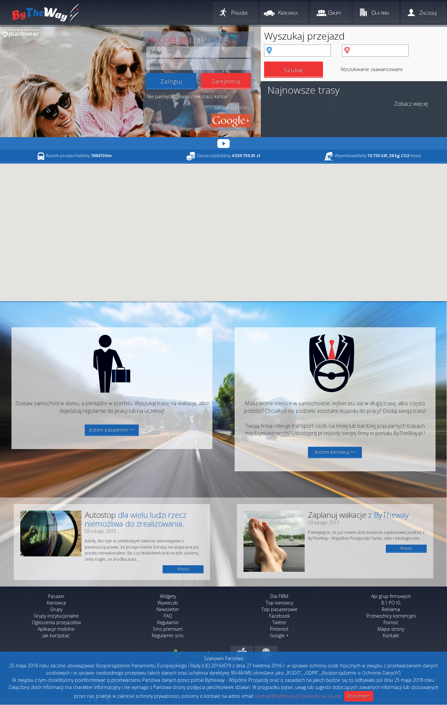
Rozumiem (359, 696)
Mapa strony (391, 629)
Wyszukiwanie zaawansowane (372, 69)
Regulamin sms (168, 635)
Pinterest (279, 629)
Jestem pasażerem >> (112, 429)
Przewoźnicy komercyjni (391, 616)
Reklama (391, 609)
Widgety (168, 596)
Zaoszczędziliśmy (228, 155)
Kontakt (391, 635)
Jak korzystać (56, 635)
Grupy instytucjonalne (56, 616)
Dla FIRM (279, 596)
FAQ (168, 616)
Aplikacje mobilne (56, 629)
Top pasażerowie (279, 609)
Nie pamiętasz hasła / (170, 96)
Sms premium (168, 629)
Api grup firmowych (391, 596)
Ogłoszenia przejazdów (56, 622)
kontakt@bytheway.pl (277, 696)
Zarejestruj (225, 81)
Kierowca (287, 12)
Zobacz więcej (411, 103)
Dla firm (380, 12)
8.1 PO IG (391, 603)
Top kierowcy (279, 603)
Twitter (279, 622)
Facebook (279, 616)
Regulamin (168, 622)
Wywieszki (167, 603)
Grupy (334, 12)
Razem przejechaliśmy (79, 155)
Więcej (183, 568)
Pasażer (239, 12)
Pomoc (391, 622)
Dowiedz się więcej (321, 696)
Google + (279, 635)
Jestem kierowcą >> (335, 452)
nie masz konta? (211, 96)
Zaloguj (427, 12)
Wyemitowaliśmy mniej (378, 155)
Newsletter (167, 609)
